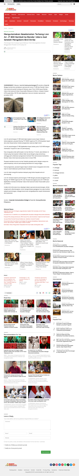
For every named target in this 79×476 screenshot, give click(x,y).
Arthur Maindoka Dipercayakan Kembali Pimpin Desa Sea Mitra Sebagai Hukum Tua (57, 233)
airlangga (56, 167)
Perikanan (48, 21)
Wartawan (26, 470)
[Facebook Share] (37, 293)
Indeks (18, 4)
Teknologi (71, 21)
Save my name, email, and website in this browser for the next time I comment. (25, 441)
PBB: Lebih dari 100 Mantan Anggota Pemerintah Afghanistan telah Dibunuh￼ (65, 340)
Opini (55, 14)
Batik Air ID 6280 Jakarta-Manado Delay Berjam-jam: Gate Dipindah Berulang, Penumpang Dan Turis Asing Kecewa (68, 115)
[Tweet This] (40, 293)
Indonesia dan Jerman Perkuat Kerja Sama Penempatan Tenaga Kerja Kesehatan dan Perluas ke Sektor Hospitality (67, 312)
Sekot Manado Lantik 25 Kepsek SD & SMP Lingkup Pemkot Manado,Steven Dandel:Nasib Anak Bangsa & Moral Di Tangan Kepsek (68, 80)
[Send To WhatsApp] (49, 293)
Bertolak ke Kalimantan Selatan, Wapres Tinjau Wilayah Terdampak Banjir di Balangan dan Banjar (63, 273)
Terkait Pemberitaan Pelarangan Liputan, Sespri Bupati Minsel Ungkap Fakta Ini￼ (64, 346)
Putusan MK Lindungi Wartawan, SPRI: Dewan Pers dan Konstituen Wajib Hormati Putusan (27, 217)
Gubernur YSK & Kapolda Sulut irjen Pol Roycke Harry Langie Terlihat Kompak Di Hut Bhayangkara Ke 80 (68, 143)
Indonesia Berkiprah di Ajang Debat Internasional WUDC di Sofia (67, 284)
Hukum (50, 14)
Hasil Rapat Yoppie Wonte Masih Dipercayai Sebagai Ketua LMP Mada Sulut (68, 136)
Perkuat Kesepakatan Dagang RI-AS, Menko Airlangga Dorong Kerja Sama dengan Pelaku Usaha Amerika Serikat (68, 291)
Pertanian (55, 21)
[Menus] (5, 4)
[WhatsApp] (65, 464)
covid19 (56, 180)
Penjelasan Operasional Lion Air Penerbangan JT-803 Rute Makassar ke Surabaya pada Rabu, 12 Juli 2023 (42, 280)
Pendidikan (41, 21)
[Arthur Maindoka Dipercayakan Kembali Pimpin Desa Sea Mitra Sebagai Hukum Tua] (58, 227)
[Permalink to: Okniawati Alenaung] (5, 48)
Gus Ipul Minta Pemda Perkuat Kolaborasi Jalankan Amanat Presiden (21, 219)
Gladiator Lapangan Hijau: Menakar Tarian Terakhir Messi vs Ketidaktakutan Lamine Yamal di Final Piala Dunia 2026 (68, 129)
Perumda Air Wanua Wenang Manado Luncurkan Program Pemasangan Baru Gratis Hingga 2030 (64, 324)
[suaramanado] (10, 9)
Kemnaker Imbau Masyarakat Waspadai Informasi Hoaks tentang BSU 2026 (23, 224)
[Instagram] (56, 464)
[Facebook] (51, 464)
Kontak (33, 470)
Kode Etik (38, 470)
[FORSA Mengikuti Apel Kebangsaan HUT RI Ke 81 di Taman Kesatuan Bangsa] (57, 101)
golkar (56, 175)
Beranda (7, 14)
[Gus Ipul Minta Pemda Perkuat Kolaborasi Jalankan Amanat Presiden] (11, 319)
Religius (61, 14)
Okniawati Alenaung (11, 47)
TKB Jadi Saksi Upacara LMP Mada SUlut (68, 108)
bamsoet (56, 170)
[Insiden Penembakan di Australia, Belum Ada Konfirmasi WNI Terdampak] (57, 305)
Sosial (66, 14)
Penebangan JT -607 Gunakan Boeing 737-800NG (24, 279)
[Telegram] (71, 465)
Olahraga (7, 17)
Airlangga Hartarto (59, 173)
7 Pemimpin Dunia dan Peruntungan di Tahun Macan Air (65, 351)
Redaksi (20, 470)
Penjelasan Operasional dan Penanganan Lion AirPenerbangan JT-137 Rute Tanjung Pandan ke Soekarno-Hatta (10, 280)
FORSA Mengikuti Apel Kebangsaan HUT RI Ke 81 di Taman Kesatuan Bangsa (68, 101)
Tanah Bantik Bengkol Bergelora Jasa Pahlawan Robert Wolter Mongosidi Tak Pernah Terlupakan (68, 122)
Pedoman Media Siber (64, 470)
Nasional (13, 14)
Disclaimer (54, 470)
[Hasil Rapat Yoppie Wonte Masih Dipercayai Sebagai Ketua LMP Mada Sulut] (57, 136)
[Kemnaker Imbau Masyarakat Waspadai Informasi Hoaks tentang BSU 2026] (43, 319)
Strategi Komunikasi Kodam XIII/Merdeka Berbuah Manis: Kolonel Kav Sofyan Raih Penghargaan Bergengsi (70, 233)
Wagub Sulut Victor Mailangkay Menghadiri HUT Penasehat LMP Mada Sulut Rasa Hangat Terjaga (68, 150)
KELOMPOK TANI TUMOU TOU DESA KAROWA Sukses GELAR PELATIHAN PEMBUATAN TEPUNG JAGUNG (68, 87)
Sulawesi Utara (31, 14)
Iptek (6, 21)
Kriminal (19, 21)
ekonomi (56, 178)
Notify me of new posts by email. (13, 448)
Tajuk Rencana (16, 17)
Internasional (21, 14)
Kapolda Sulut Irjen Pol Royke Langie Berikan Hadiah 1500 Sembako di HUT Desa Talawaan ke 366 (24, 211)
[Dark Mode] (74, 4)
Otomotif (26, 21)
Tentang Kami (11, 4)
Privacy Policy (46, 470)
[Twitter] (54, 464)
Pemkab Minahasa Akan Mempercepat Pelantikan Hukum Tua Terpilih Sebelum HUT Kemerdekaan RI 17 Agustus (68, 157)
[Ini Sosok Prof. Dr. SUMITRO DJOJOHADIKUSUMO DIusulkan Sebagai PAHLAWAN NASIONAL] (27, 304)
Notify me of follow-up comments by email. (16, 445)
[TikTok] (68, 465)
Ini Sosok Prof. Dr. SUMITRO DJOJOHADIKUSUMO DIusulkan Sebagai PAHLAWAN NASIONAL (27, 214)
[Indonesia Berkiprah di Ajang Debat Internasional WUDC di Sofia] (57, 284)
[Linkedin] (59, 464)
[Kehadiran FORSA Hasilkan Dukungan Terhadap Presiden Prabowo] (70, 215)
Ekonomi (44, 14)
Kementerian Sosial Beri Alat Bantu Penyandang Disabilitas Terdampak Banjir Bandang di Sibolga (68, 298)
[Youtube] (62, 464)
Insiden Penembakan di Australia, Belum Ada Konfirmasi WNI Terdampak (68, 305)
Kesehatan (12, 21)
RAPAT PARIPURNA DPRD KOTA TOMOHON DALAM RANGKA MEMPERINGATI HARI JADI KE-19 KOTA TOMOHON (64, 329)
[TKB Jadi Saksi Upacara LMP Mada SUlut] (57, 108)
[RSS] (74, 464)
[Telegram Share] (46, 293)
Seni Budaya (63, 21)
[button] (71, 4)
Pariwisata (33, 21)
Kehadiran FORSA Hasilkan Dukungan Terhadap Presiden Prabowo (70, 221)
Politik (38, 14)
